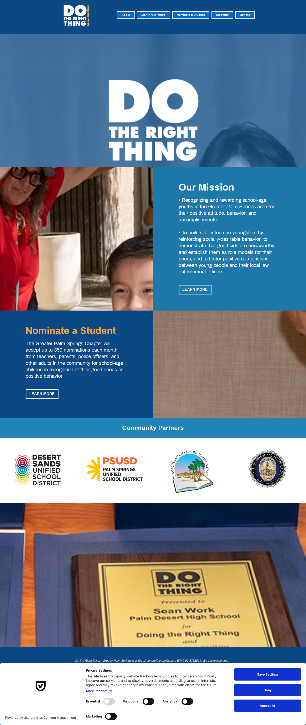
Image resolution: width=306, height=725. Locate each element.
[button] (153, 15)
